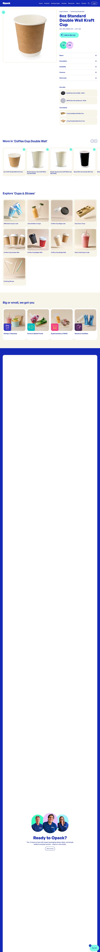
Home (40, 3)
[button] (47, 3)
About (78, 3)
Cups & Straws (63, 11)
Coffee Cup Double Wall (77, 11)
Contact (83, 3)
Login (94, 3)
